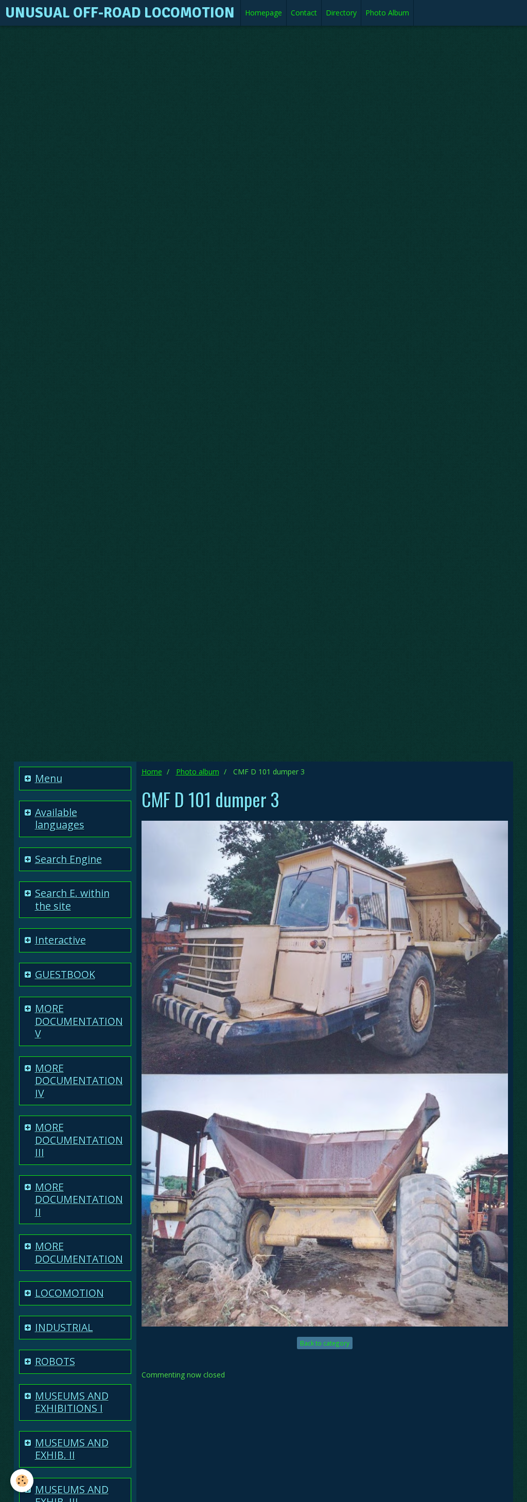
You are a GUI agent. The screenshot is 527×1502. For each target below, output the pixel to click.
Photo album (197, 771)
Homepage (263, 12)
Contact (304, 12)
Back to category (324, 1343)
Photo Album (387, 12)
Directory (341, 12)
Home (152, 771)
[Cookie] (21, 1480)
